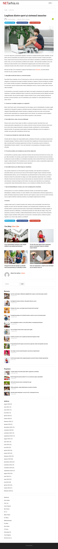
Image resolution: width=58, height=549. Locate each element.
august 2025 (7, 438)
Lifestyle (11, 10)
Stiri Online (6, 526)
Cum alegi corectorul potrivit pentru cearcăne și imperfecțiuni (25, 351)
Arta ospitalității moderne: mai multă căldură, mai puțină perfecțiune (27, 322)
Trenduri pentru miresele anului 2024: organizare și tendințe (25, 371)
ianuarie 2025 (7, 459)
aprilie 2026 (7, 415)
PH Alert (6, 523)
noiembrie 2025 (8, 430)
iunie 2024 (6, 479)
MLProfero (6, 509)
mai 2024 (6, 482)
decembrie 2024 (8, 462)
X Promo (6, 529)
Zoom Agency (7, 535)
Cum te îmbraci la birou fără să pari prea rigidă (21, 329)
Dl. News (6, 517)
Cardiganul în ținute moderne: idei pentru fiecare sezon (23, 301)
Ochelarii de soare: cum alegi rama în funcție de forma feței (24, 308)
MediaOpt (38, 69)
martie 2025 (7, 453)
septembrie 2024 (8, 470)
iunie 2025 (6, 444)
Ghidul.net (6, 497)
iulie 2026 (6, 407)
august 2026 (7, 404)
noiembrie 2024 (8, 465)
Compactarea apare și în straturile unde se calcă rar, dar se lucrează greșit (28, 315)
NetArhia (30, 545)
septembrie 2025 (8, 436)
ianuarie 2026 (7, 424)
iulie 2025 (6, 441)
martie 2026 (7, 418)
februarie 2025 (7, 456)
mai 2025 (6, 447)
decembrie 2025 (8, 427)
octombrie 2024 (8, 467)
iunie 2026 (6, 410)
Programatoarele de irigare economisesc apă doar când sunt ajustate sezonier (29, 343)
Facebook (23, 22)
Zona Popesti (7, 506)
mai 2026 (6, 412)
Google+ (36, 22)
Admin (13, 19)
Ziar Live (6, 503)
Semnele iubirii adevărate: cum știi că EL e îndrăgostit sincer (25, 392)
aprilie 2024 (7, 485)
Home (5, 10)
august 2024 (7, 473)
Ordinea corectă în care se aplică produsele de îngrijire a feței (25, 336)
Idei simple (7, 500)
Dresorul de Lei (8, 538)
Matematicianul (8, 520)
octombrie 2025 (8, 433)
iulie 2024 (6, 476)
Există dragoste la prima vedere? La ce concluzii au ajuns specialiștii (27, 376)
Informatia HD (7, 532)
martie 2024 (7, 488)
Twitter (10, 22)
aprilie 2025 (7, 450)
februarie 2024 (7, 491)
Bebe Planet (7, 514)
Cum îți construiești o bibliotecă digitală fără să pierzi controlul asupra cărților (29, 294)
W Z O (5, 512)
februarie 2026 (7, 421)
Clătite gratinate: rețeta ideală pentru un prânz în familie (24, 387)
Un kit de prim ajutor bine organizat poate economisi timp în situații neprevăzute (40, 246)
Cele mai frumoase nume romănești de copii (21, 382)
